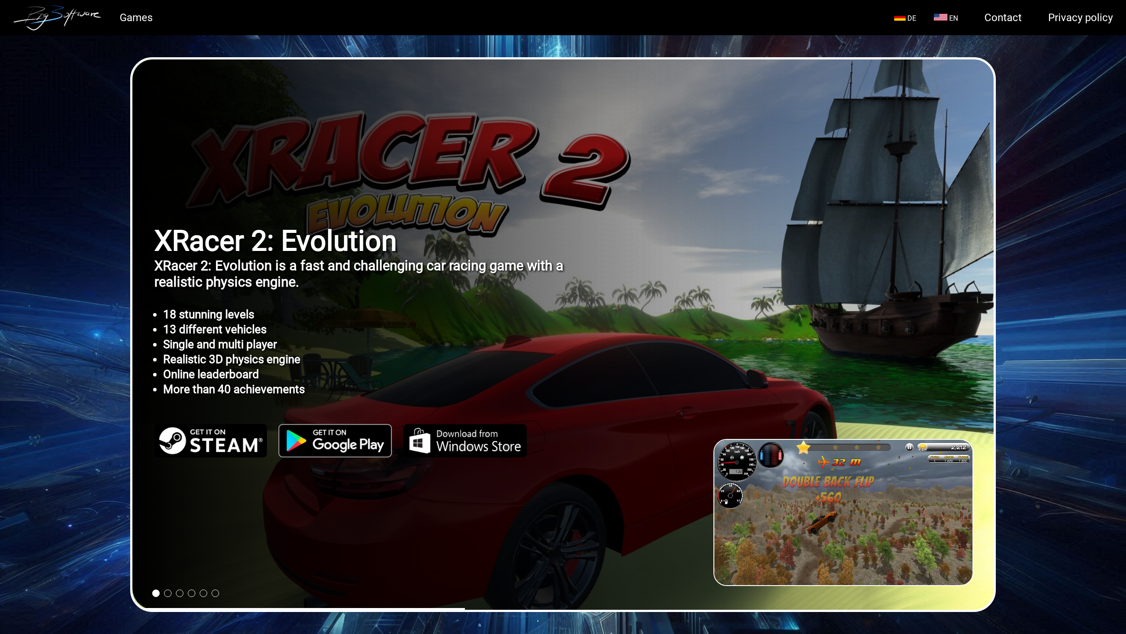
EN (952, 18)
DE (911, 18)
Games (136, 17)
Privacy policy (1080, 17)
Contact (1003, 17)
